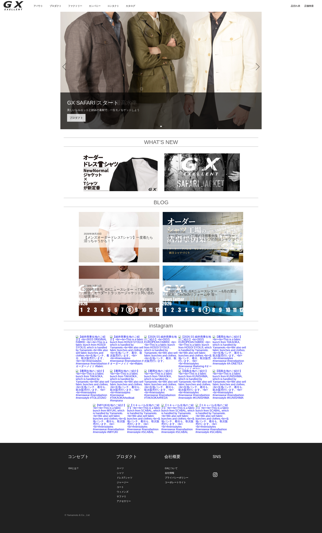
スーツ (120, 468)
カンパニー (95, 6)
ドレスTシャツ (124, 477)
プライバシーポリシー (176, 477)
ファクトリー (75, 6)
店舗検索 (309, 6)
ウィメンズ (122, 491)
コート (120, 487)
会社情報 (169, 473)
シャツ (120, 473)
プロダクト (76, 117)
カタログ (130, 6)
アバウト (38, 6)
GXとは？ (73, 468)
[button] (64, 66)
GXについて (171, 468)
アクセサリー (124, 501)
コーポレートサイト (175, 482)
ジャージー (122, 482)
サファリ (121, 496)
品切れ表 (295, 6)
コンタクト (113, 6)
